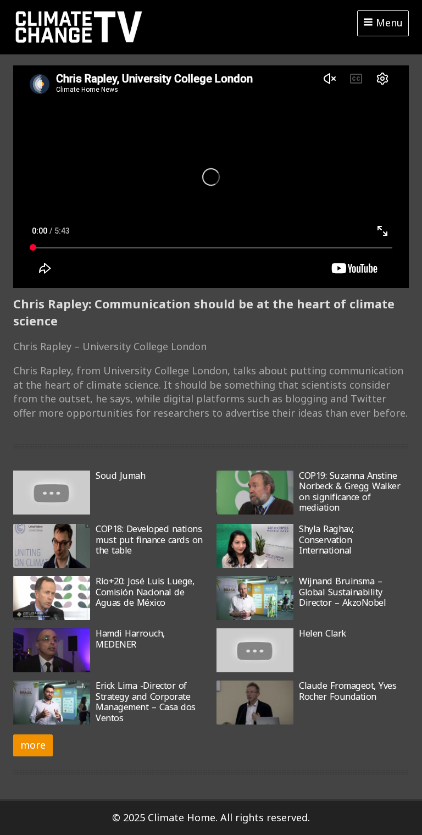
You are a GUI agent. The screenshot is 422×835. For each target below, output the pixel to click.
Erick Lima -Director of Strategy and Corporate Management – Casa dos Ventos (146, 701)
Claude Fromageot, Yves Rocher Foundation (347, 690)
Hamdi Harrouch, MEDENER (130, 638)
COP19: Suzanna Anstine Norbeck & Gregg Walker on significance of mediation (349, 491)
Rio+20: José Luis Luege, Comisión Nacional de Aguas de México (145, 592)
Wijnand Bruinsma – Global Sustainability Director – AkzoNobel (342, 592)
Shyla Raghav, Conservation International (326, 539)
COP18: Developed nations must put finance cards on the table (149, 539)
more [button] (33, 744)
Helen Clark (322, 633)
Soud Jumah (120, 475)
